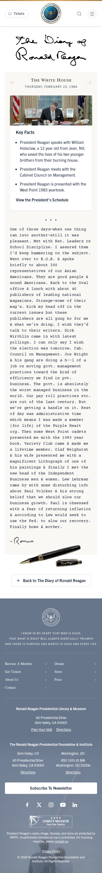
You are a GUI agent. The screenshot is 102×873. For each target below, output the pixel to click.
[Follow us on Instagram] (51, 805)
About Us (11, 679)
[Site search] (79, 14)
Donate (59, 663)
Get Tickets (13, 671)
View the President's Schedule (42, 199)
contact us (61, 841)
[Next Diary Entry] (89, 84)
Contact (10, 687)
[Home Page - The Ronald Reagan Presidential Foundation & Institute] (51, 13)
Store (58, 671)
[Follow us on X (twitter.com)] (39, 805)
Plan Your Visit (41, 729)
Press (58, 679)
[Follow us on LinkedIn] (75, 805)
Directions (63, 729)
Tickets (19, 13)
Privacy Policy (51, 851)
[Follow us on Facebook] (27, 805)
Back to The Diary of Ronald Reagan (54, 580)
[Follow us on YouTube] (63, 805)
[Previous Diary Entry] (13, 84)
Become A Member (18, 663)
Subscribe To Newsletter (51, 787)
